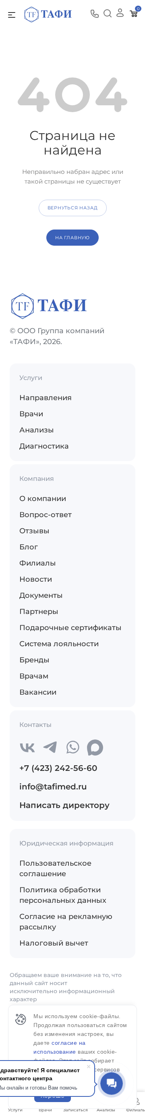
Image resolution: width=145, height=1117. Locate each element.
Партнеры (38, 611)
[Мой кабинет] (120, 14)
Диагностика (44, 446)
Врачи (31, 413)
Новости (35, 579)
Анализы (36, 430)
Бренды (34, 660)
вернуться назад (73, 208)
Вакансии (37, 692)
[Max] (95, 747)
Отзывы (34, 530)
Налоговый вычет (53, 943)
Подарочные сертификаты (70, 627)
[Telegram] (50, 747)
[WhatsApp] (72, 747)
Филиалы (37, 563)
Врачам (33, 676)
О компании (42, 498)
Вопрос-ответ (45, 514)
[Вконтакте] (27, 747)
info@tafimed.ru (53, 786)
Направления (45, 397)
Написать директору (64, 805)
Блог (28, 547)
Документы (41, 595)
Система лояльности (59, 643)
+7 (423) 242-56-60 (58, 768)
